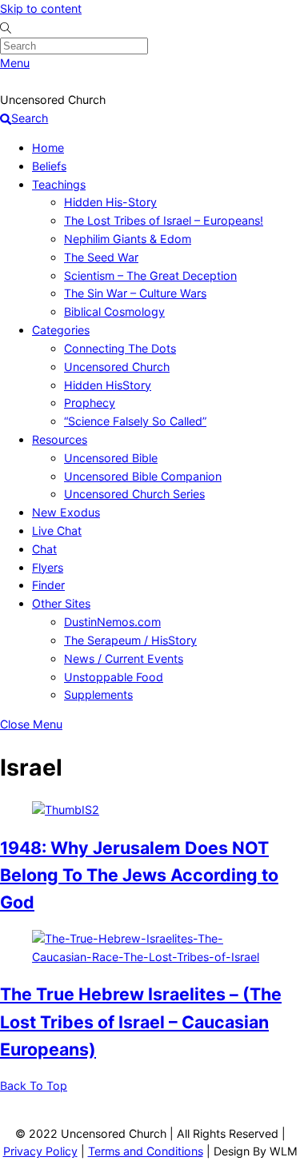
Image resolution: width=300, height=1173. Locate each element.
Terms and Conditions (145, 1151)
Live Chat (57, 530)
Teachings (59, 184)
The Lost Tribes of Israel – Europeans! (163, 220)
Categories (61, 330)
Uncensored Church (117, 366)
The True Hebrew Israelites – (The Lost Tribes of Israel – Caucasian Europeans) (141, 1021)
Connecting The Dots (120, 348)
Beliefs (49, 166)
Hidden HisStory (107, 385)
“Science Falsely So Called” (135, 421)
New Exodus (66, 512)
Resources (59, 439)
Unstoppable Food (113, 677)
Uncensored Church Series (134, 494)
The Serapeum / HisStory (130, 640)
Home (48, 147)
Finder (48, 585)
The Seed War (101, 257)
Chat (44, 549)
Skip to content (41, 8)
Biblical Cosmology (114, 311)
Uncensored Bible (111, 458)
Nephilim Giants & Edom (127, 238)
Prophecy (89, 402)
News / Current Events (123, 658)
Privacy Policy (40, 1151)
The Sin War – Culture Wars (135, 293)
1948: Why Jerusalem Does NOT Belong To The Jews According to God (139, 874)
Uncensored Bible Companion (143, 476)
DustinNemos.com (112, 621)
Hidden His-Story (110, 202)
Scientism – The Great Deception (150, 275)
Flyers (47, 567)
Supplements (98, 694)
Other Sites (61, 603)
